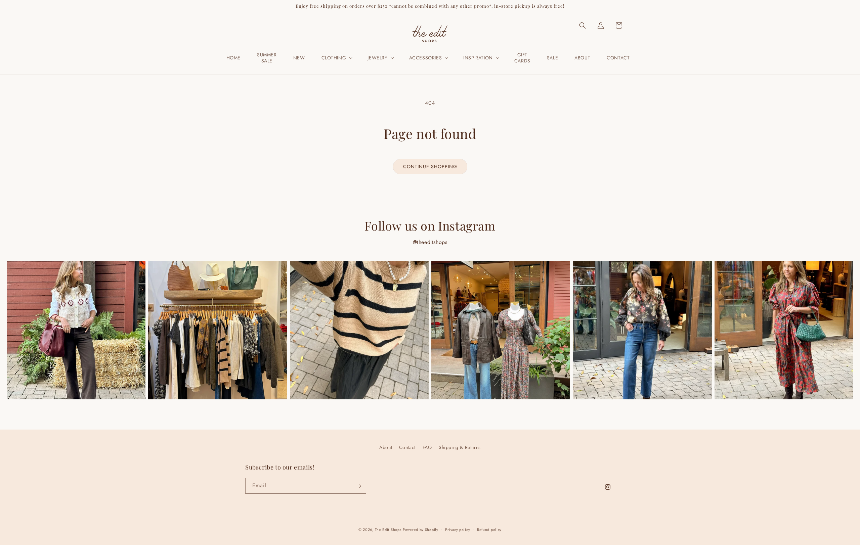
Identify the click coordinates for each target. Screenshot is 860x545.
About (385, 447)
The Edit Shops (388, 529)
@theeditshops (430, 242)
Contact (407, 447)
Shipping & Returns (460, 447)
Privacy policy (457, 529)
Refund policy (489, 529)
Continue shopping (430, 166)
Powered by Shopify (420, 529)
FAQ (427, 447)
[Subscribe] (358, 486)
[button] (336, 58)
